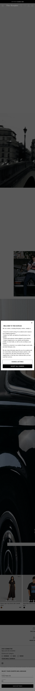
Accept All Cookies (17, 366)
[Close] (32, 323)
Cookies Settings (17, 361)
